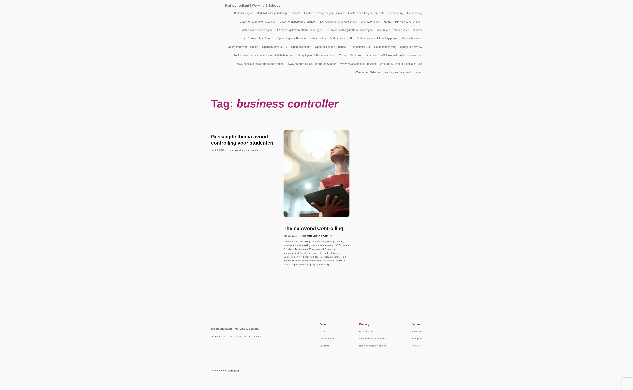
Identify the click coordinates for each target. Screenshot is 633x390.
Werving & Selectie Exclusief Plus (401, 63)
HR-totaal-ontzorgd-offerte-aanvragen (349, 30)
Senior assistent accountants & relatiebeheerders (263, 55)
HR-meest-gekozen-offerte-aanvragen (299, 30)
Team (342, 55)
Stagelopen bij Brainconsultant (316, 55)
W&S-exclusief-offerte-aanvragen (401, 55)
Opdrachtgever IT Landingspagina (377, 38)
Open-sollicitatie (301, 46)
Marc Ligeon (240, 150)
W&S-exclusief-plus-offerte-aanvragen (260, 63)
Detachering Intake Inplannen (257, 21)
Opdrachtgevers (412, 38)
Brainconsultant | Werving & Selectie (252, 5)
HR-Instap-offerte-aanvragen (254, 30)
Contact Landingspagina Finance (324, 13)
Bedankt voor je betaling (272, 13)
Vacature (355, 55)
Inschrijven (383, 30)
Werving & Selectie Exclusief (358, 63)
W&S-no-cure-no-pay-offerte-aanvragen (311, 63)
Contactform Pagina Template (366, 13)
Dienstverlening (370, 21)
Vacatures (371, 55)
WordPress (233, 370)
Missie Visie (401, 30)
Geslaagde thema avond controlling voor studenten (242, 140)
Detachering (395, 13)
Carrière (255, 150)
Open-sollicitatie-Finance (330, 46)
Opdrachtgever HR (341, 38)
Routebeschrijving (385, 46)
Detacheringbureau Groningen (297, 21)
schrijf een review (411, 46)
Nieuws (417, 30)
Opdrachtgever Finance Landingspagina (301, 38)
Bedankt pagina (243, 13)
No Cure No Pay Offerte (258, 38)
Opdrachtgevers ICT (274, 46)
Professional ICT (360, 46)
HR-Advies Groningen (408, 21)
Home (387, 21)
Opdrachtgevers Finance (243, 46)
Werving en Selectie (367, 72)
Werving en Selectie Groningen (403, 72)
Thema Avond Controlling (313, 228)
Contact (295, 13)
